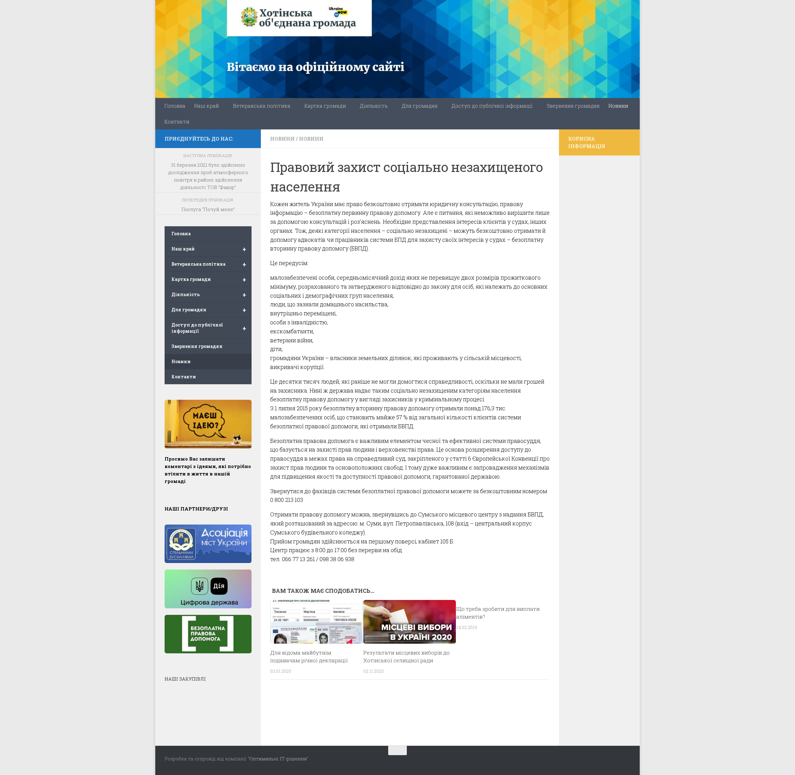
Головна (174, 105)
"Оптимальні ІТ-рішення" (278, 758)
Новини (618, 105)
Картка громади (325, 105)
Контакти (176, 121)
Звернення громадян (573, 105)
